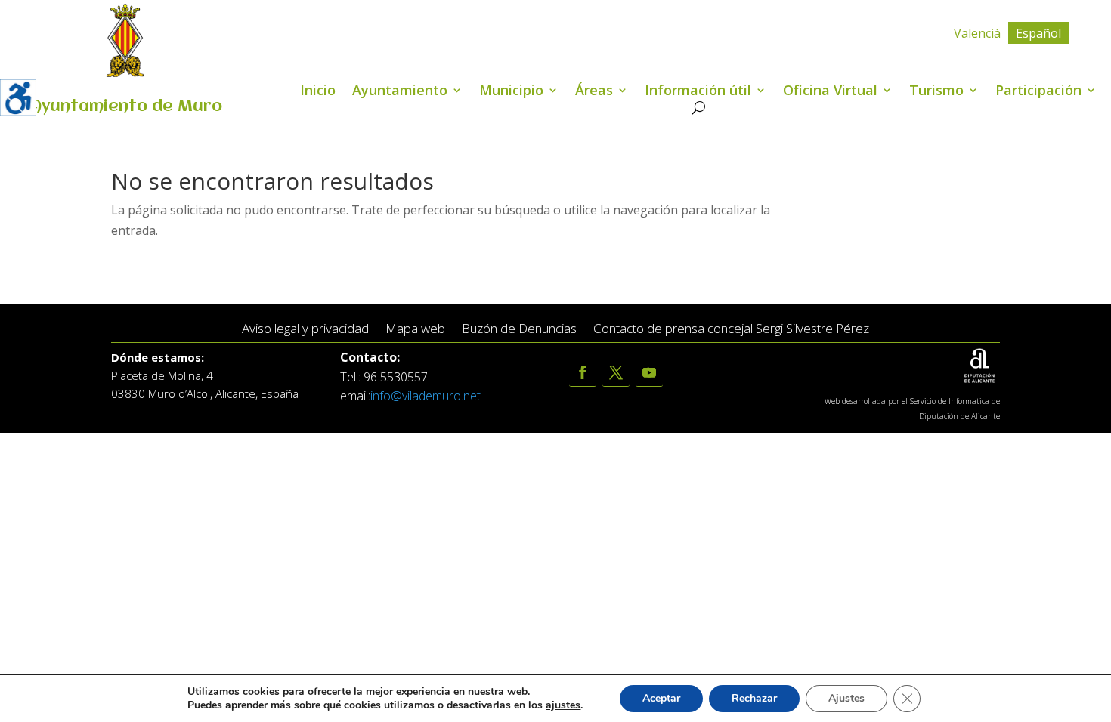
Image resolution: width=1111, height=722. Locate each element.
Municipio (511, 92)
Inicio (318, 92)
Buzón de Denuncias (519, 329)
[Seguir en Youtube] (649, 373)
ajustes (563, 705)
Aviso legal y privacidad (305, 329)
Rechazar (754, 698)
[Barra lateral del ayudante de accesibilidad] (18, 97)
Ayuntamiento (399, 92)
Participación (1038, 92)
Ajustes (846, 698)
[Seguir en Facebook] (582, 373)
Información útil (698, 92)
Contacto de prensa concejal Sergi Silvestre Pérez (731, 329)
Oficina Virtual (830, 92)
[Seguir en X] (616, 373)
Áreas (594, 92)
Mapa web (415, 329)
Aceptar (661, 698)
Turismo (936, 92)
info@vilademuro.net (425, 395)
